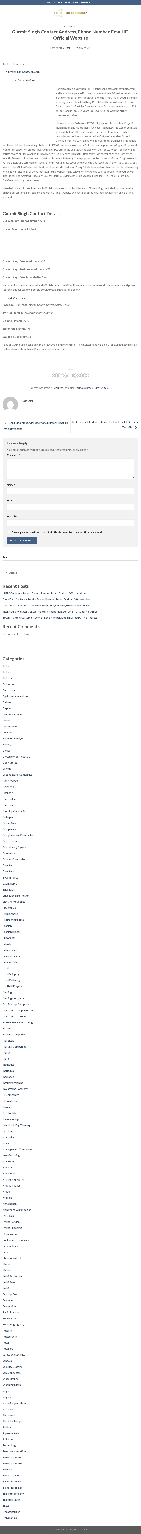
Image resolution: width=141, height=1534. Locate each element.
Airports (8, 708)
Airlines (7, 702)
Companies (9, 829)
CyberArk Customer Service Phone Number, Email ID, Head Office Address (47, 605)
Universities (10, 1517)
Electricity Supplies (14, 901)
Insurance (8, 1076)
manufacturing (11, 1155)
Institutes (8, 1070)
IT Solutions (10, 1101)
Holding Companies (14, 1034)
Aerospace (9, 690)
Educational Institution (16, 895)
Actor (6, 666)
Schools (7, 1360)
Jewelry (7, 1107)
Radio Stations (11, 1312)
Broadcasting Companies (17, 774)
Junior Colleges (12, 1119)
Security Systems (13, 1366)
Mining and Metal (13, 1179)
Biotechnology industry (16, 756)
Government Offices (15, 1016)
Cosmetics (9, 853)
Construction (10, 841)
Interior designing (13, 1082)
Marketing (9, 1161)
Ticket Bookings (12, 1487)
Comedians (9, 823)
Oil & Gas (8, 1215)
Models (7, 1197)
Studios (7, 1427)
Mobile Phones (11, 1185)
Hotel (6, 1058)
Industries (8, 1064)
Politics (7, 1288)
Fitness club (10, 961)
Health (7, 1028)
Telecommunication (14, 1451)
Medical (7, 1167)
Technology (9, 1445)
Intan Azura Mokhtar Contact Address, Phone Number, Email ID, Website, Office (50, 611)
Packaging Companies (16, 1239)
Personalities (10, 1245)
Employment (10, 913)
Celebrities (70, 27)
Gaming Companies (14, 998)
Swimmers (9, 1439)
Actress (7, 678)
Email (10, 500)
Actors (78, 387)
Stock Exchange (12, 1421)
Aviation (7, 732)
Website (12, 516)
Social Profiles (26, 80)
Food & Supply (11, 974)
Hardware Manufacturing (18, 1022)
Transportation (11, 1499)
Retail (6, 1342)
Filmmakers (10, 949)
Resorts (7, 1330)
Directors (8, 871)
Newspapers (10, 1203)
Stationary (9, 1415)
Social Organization (14, 1403)
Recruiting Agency (13, 1324)
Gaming (7, 992)
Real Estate (9, 1318)
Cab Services (10, 780)
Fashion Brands (12, 931)
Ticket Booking (12, 1481)
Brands (7, 768)
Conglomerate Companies (18, 835)
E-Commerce (10, 877)
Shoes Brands (10, 1378)
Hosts (6, 1052)
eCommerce (10, 883)
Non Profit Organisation (17, 1209)
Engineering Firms (13, 919)
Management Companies (17, 1149)
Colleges (8, 817)
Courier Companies (14, 859)
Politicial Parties (12, 1276)
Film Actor (9, 937)
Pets (5, 1251)
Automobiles (10, 726)
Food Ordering (11, 980)
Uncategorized (11, 1511)
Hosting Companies (14, 1046)
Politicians (9, 1282)
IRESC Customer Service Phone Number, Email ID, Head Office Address (45, 593)
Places (6, 1264)
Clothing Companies (14, 811)
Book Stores (10, 762)
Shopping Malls (12, 1384)
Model (6, 1191)
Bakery (7, 744)
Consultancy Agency (15, 847)
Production (9, 1306)
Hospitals (8, 1040)
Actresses (8, 684)
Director (8, 865)
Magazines (9, 1137)
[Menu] (5, 13)
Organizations (11, 1233)
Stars (109, 387)
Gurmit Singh (99, 387)
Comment (13, 455)
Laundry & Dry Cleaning (16, 1125)
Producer (8, 1300)
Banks (6, 750)
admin (87, 48)
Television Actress (13, 1463)
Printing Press (11, 1294)
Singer (6, 1391)
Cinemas (8, 804)
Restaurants (10, 1336)
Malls (6, 1143)
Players (7, 1270)
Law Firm (8, 1131)
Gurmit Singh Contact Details (23, 71)
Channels (8, 792)
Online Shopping (12, 1227)
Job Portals (9, 1113)
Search (6, 557)
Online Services (12, 1221)
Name (11, 484)
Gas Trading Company (16, 1004)
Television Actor (12, 1457)
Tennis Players (11, 1475)
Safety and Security (14, 1354)
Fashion (7, 925)
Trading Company (13, 1493)
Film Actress (10, 943)
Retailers (8, 1348)
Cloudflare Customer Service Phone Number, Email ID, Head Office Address (47, 599)
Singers (7, 1397)
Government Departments (18, 1010)
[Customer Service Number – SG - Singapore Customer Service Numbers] (70, 12)
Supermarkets (11, 1433)
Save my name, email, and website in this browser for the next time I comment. (57, 532)
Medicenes (9, 1173)
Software (8, 1409)
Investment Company (15, 1088)
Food (6, 968)
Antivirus (8, 720)
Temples (8, 1469)
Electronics (9, 907)
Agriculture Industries (15, 696)
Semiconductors (12, 1372)
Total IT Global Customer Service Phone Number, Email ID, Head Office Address (50, 617)
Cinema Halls (10, 798)
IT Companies (11, 1094)
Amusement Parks (13, 714)
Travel (6, 1505)
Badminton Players (14, 738)
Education (8, 889)
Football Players (12, 986)
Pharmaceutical (12, 1257)
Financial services (13, 955)
